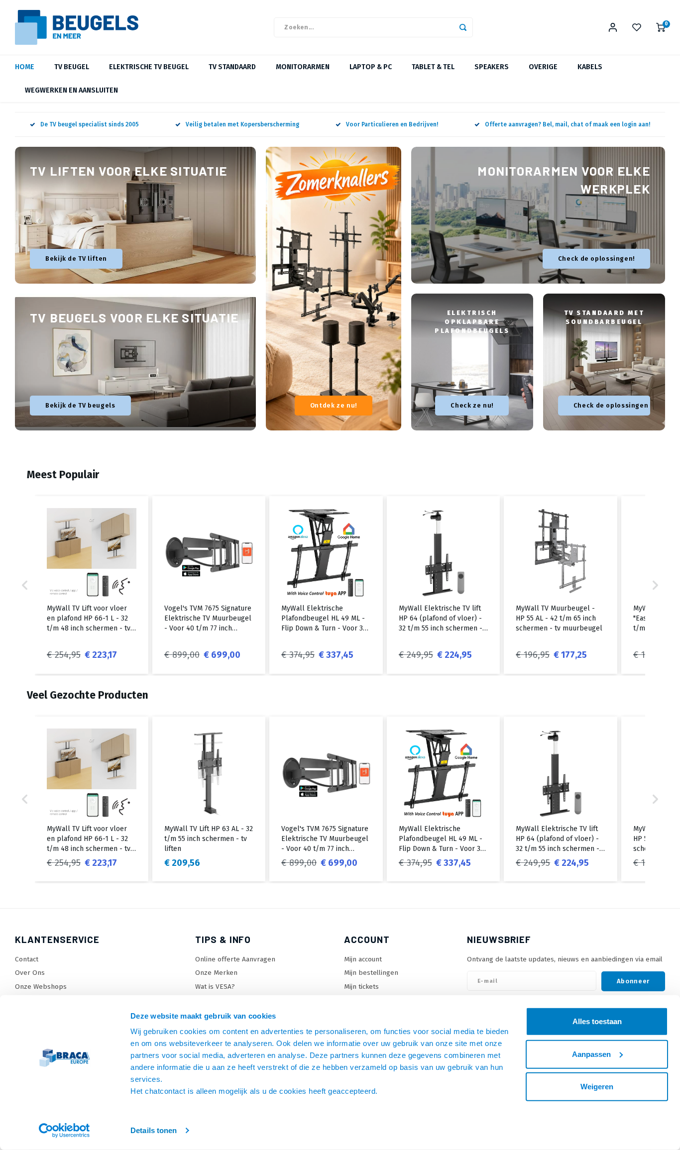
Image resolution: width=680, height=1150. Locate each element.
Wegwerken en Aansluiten (71, 90)
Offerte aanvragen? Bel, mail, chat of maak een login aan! (567, 124)
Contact (26, 959)
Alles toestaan (597, 1021)
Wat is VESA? (215, 986)
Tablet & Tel (433, 67)
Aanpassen (591, 1053)
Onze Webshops (41, 986)
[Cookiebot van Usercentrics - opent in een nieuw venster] (64, 1130)
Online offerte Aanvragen (235, 959)
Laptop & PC (370, 67)
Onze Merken (216, 972)
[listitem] (91, 585)
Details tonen (153, 1130)
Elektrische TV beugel (149, 67)
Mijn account (363, 959)
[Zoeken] (463, 27)
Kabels (589, 67)
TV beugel (71, 67)
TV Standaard (232, 67)
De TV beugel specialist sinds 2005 (89, 124)
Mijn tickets (361, 986)
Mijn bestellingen (371, 972)
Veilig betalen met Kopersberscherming (242, 124)
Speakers (491, 67)
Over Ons (30, 972)
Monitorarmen (303, 67)
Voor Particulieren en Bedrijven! (392, 124)
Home (24, 67)
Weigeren (596, 1086)
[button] (25, 585)
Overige (543, 67)
